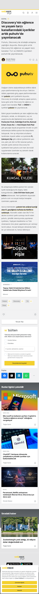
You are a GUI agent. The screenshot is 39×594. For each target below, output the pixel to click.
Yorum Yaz (19, 322)
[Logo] (6, 12)
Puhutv (5, 301)
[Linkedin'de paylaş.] (19, 375)
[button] (19, 170)
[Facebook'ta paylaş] (5, 375)
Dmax (4, 305)
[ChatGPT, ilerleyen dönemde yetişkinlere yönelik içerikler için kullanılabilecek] (19, 439)
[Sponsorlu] (19, 272)
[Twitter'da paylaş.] (12, 375)
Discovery (17, 301)
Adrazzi (5, 294)
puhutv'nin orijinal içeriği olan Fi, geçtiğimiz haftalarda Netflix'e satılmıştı (19, 210)
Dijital (4, 19)
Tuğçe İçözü (7, 424)
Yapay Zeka (6, 413)
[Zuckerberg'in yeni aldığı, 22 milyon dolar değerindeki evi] (19, 527)
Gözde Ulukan (7, 501)
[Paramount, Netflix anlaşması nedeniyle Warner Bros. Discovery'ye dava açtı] (19, 477)
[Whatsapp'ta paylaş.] (26, 375)
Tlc (27, 301)
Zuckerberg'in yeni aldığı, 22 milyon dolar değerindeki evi (19, 541)
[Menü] (36, 13)
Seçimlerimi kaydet (19, 363)
